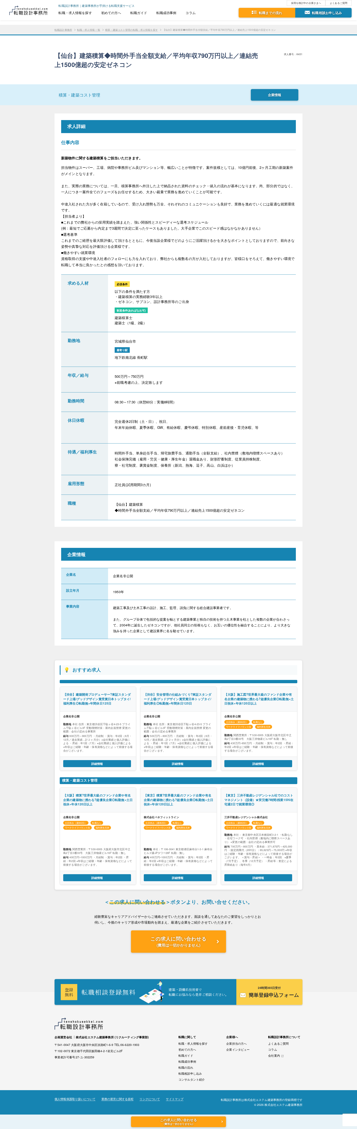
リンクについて (149, 1099)
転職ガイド (138, 12)
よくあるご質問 (338, 3)
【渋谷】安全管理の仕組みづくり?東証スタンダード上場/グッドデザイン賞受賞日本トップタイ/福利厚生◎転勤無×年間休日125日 (177, 699)
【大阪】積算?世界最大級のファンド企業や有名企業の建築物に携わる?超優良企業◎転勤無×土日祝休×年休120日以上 (98, 799)
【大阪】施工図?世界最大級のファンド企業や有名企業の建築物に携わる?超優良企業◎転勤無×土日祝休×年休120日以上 (259, 699)
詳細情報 (97, 764)
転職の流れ (185, 1067)
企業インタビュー (238, 1049)
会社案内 (274, 1055)
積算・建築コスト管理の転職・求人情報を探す (131, 29)
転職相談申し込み (190, 1073)
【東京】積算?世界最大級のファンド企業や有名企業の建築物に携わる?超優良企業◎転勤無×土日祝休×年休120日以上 (178, 799)
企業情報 (274, 94)
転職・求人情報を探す (75, 12)
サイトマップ (174, 1099)
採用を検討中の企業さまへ (306, 3)
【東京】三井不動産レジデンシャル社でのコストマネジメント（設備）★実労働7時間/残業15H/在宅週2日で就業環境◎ (258, 799)
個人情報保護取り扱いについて (75, 1099)
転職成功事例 (166, 12)
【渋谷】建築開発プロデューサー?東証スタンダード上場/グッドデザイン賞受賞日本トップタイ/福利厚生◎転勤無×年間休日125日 (97, 699)
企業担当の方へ (236, 1043)
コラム (190, 12)
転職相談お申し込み (327, 12)
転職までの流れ (270, 12)
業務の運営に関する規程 (117, 1099)
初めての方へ (111, 12)
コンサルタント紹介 (191, 1079)
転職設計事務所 (63, 29)
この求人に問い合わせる (178, 941)
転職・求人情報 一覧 (88, 29)
